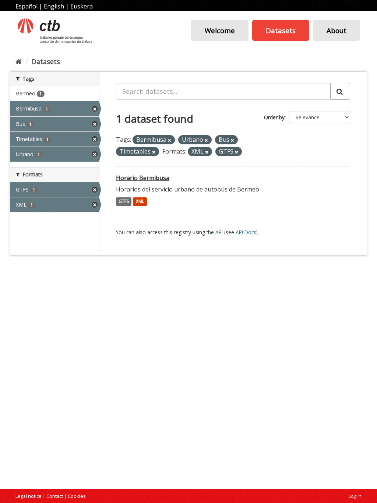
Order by (274, 117)
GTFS (124, 201)
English (54, 6)
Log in (355, 496)
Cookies (77, 496)
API (219, 232)
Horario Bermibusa (142, 178)
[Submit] (340, 91)
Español (26, 6)
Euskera (81, 6)
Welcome (220, 30)
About (336, 30)
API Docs (246, 232)
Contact (54, 496)
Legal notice (28, 496)
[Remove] (169, 140)
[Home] (18, 61)
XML (140, 201)
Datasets (281, 30)
